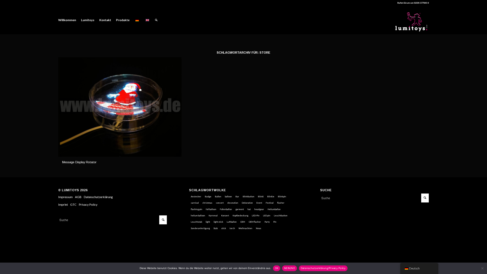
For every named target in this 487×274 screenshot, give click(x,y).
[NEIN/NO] (482, 268)
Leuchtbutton (280, 215)
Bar (237, 196)
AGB (78, 197)
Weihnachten (245, 228)
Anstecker (196, 196)
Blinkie (270, 196)
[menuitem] (67, 20)
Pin (274, 222)
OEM (242, 222)
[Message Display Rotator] (119, 107)
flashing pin (196, 209)
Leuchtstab (196, 222)
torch (232, 228)
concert (220, 203)
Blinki (261, 196)
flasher (280, 203)
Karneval (213, 215)
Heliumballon (274, 209)
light (208, 222)
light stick (218, 222)
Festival (270, 203)
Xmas (258, 228)
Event (259, 203)
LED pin (266, 215)
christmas (207, 203)
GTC (73, 204)
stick (223, 228)
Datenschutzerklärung (98, 197)
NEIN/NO (289, 268)
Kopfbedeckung (240, 215)
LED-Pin (255, 215)
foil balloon (211, 209)
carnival (195, 203)
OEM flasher (255, 222)
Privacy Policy (88, 204)
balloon (228, 196)
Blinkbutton (248, 196)
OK (277, 268)
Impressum (65, 197)
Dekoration (247, 203)
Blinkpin (282, 196)
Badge (208, 196)
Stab (215, 228)
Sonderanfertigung (200, 228)
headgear (259, 209)
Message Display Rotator (79, 162)
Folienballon (226, 209)
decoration (232, 203)
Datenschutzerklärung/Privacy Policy (323, 268)
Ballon (218, 196)
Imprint (63, 204)
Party (267, 222)
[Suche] (156, 20)
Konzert (225, 215)
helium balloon (198, 215)
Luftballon (232, 222)
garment (240, 209)
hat (249, 209)
